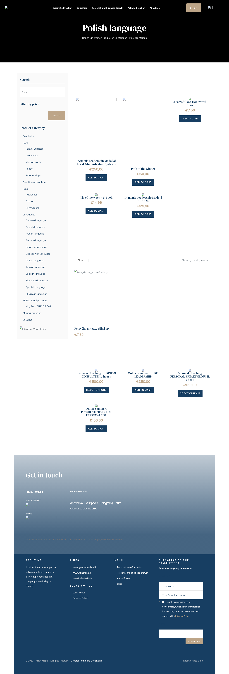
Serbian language (35, 273)
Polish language (34, 260)
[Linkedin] (85, 497)
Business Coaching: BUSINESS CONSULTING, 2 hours (96, 374)
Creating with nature (34, 182)
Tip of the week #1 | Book (96, 197)
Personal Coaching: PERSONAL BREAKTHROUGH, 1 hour (190, 376)
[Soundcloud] (78, 497)
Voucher (27, 319)
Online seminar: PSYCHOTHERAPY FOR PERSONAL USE (96, 412)
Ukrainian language (36, 293)
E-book (30, 201)
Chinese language (36, 220)
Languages (29, 214)
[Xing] (91, 497)
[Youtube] (111, 497)
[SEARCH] (63, 92)
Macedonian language (38, 253)
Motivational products (35, 300)
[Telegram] (117, 497)
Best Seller (29, 136)
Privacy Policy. (182, 615)
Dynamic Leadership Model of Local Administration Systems (96, 162)
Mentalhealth (33, 162)
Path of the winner (143, 169)
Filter (56, 115)
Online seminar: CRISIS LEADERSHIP (143, 374)
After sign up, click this (80, 508)
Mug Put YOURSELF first (38, 306)
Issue (26, 188)
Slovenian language (37, 280)
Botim (117, 503)
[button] (193, 7)
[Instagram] (98, 497)
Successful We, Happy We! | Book (190, 103)
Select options (96, 390)
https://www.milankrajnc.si (66, 539)
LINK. (94, 508)
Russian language (35, 267)
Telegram (106, 503)
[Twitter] (104, 497)
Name (162, 623)
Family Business (34, 148)
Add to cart (96, 177)
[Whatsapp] (130, 497)
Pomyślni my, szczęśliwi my (92, 328)
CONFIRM (194, 641)
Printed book (33, 207)
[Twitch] (124, 497)
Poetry (29, 168)
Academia (77, 503)
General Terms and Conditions (86, 660)
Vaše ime (164, 576)
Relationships (33, 175)
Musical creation (32, 312)
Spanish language (35, 287)
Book (25, 142)
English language (35, 227)
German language (36, 240)
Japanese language (36, 247)
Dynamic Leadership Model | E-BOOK (143, 199)
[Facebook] (72, 497)
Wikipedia (92, 503)
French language (35, 233)
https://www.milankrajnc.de (108, 539)
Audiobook (32, 194)
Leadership (32, 155)
